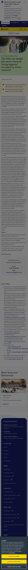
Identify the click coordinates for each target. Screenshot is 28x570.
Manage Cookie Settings (14, 567)
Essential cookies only (14, 561)
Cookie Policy (12, 553)
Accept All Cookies (14, 556)
